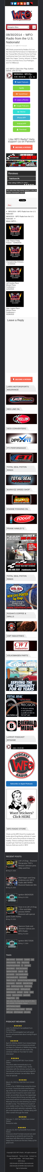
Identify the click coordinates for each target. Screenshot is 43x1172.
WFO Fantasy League (13, 1006)
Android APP (21, 123)
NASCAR (18, 983)
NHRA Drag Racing (17, 986)
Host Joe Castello (21, 968)
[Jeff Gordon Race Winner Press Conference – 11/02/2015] (15, 274)
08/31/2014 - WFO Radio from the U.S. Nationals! (21, 213)
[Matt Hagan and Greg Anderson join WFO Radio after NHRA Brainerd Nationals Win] (11, 881)
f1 (22, 965)
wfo (17, 998)
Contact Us (32, 1156)
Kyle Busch (23, 977)
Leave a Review (22, 100)
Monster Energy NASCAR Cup (27, 980)
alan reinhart (11, 959)
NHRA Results (11, 992)
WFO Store (21, 1161)
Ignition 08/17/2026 (25, 941)
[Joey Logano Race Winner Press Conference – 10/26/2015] (15, 299)
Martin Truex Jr (11, 980)
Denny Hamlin (11, 962)
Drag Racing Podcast (13, 965)
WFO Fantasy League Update (15, 1009)
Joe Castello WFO (12, 977)
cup (32, 959)
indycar (21, 971)
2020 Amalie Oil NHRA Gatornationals (21, 1163)
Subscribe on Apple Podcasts (21, 784)
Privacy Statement (12, 1156)
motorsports (10, 983)
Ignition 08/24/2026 (25, 895)
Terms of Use (23, 1156)
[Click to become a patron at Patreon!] (21, 150)
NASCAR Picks (27, 983)
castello (26, 959)
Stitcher (22, 112)
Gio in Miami (10, 968)
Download (22, 129)
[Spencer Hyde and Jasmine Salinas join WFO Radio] (11, 929)
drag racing (25, 962)
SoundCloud (23, 94)
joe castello (10, 974)
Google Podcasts (22, 106)
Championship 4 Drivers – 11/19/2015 (14, 263)
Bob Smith (19, 959)
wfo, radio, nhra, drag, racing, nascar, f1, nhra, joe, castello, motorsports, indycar (21, 191)
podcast (19, 992)
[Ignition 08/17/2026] (11, 944)
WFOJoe (28, 1009)
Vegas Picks (10, 998)
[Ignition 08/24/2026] (11, 898)
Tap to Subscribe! (21, 1168)
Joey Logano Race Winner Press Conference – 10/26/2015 (13, 311)
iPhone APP (21, 118)
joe (26, 971)
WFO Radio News (28, 1158)
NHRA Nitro (28, 986)
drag (18, 962)
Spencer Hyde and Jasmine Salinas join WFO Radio (26, 928)
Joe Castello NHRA (21, 974)
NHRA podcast (25, 989)
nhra (8, 986)
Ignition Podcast (12, 971)
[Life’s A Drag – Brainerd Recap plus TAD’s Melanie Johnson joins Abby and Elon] (11, 864)
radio (31, 992)
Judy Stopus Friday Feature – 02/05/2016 (13, 242)
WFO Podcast (22, 46)
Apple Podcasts (22, 82)
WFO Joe (9, 1012)
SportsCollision (17, 995)
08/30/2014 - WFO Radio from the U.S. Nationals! (20, 217)
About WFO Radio (15, 1158)
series (9, 995)
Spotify (21, 88)
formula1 (27, 965)
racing (26, 992)
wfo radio (27, 1012)
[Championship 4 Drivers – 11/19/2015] (15, 253)
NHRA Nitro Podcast (13, 989)
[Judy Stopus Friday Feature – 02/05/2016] (15, 232)
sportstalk (27, 995)
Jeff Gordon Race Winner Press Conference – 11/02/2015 (12, 286)
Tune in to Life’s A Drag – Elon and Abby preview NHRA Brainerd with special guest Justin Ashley (21, 912)
